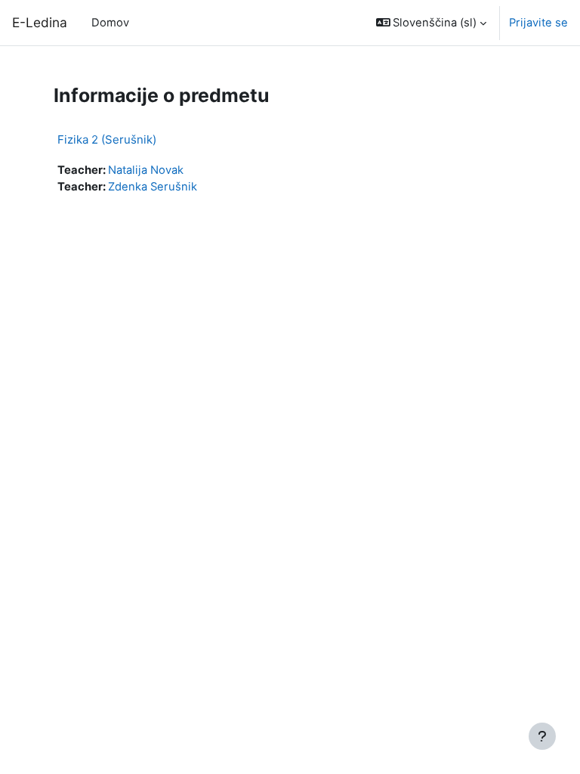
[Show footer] (542, 736)
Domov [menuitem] (110, 22)
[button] (431, 22)
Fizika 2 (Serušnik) (106, 139)
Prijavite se (538, 22)
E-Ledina (39, 22)
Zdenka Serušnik (152, 187)
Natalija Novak (146, 170)
